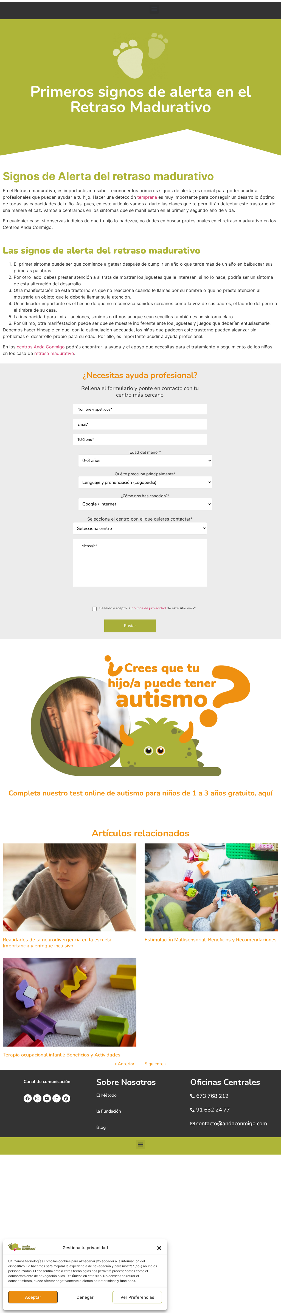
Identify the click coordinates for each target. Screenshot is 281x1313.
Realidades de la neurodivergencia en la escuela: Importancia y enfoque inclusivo (58, 942)
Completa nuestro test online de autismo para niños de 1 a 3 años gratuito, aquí (140, 793)
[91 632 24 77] (192, 1110)
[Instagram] (37, 1098)
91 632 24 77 (213, 1109)
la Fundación (108, 1111)
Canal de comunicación (47, 1082)
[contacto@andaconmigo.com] (192, 1123)
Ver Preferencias (137, 1297)
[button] (159, 1248)
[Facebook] (28, 1098)
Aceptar (33, 1297)
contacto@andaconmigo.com (231, 1123)
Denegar (85, 1297)
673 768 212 (212, 1096)
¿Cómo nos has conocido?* (145, 496)
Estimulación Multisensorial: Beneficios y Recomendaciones (211, 939)
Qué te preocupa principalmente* (145, 474)
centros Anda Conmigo (41, 346)
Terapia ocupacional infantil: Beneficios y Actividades (62, 1054)
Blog (101, 1127)
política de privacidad (148, 608)
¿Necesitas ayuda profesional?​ (140, 375)
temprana (147, 197)
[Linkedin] (56, 1098)
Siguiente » (156, 1064)
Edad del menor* (145, 452)
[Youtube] (47, 1098)
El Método (106, 1095)
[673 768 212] (192, 1096)
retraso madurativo (54, 353)
